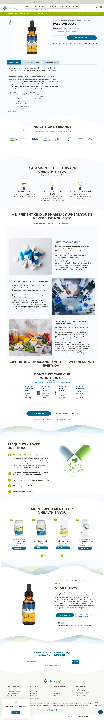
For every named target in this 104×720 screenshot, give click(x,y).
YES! (37, 369)
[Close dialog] (79, 346)
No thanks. (37, 374)
